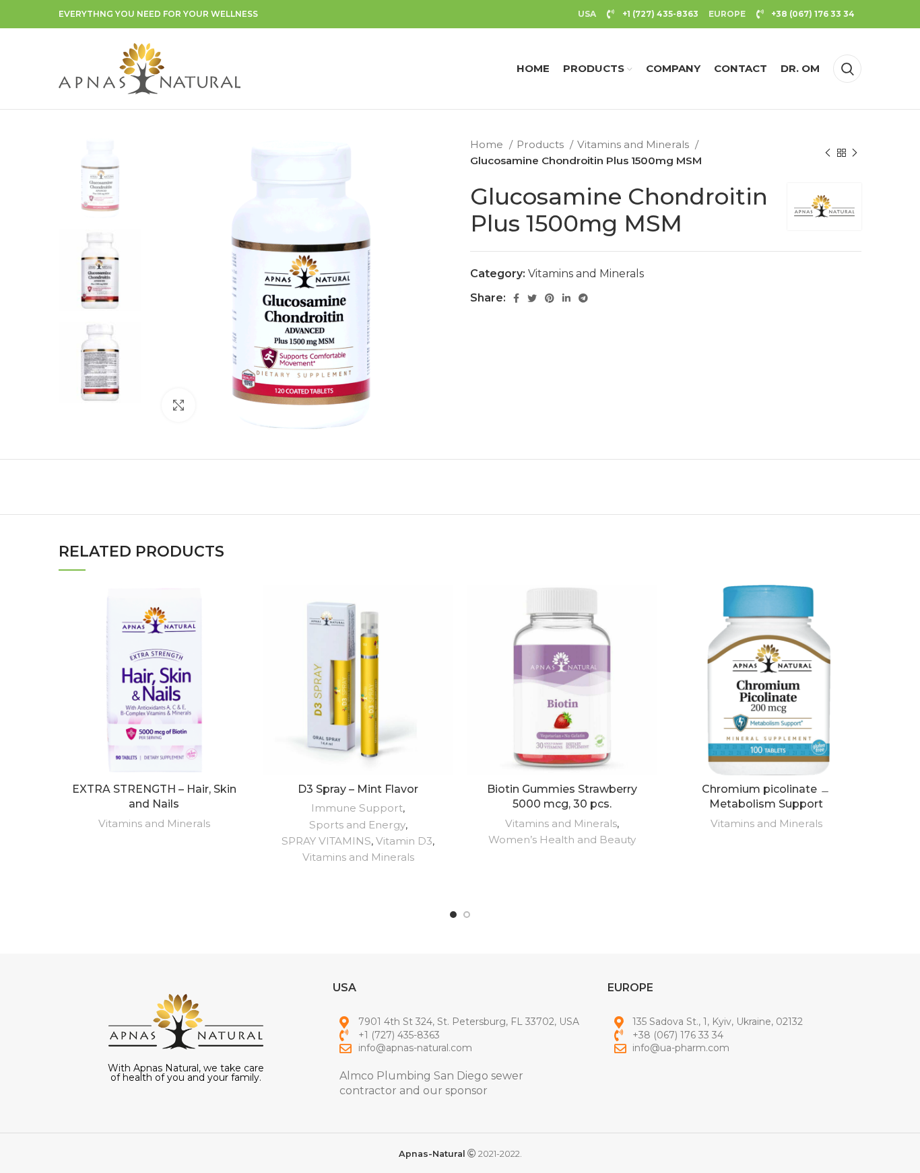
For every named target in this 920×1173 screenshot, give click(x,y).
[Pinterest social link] (549, 298)
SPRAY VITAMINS (326, 840)
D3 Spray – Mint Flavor (358, 789)
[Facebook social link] (516, 298)
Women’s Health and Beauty (562, 839)
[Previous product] (827, 152)
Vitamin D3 (404, 840)
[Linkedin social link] (566, 298)
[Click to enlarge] (178, 405)
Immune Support (357, 808)
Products (541, 144)
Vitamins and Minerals (634, 144)
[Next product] (854, 152)
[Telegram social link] (583, 298)
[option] (100, 178)
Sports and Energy (357, 824)
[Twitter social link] (532, 298)
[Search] (847, 68)
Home (488, 144)
